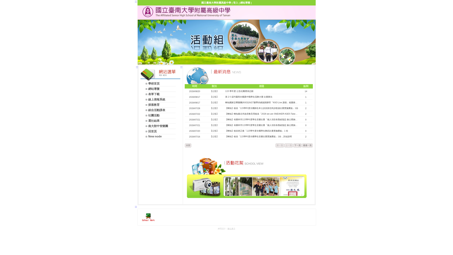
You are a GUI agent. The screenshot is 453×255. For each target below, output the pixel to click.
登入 (235, 2)
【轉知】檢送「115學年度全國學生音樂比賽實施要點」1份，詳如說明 (258, 136)
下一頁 (297, 145)
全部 (188, 145)
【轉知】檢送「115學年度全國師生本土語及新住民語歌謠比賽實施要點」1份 (261, 108)
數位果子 (231, 229)
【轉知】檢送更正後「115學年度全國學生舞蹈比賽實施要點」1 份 (256, 131)
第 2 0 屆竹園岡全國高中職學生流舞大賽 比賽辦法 (248, 97)
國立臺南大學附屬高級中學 (216, 2)
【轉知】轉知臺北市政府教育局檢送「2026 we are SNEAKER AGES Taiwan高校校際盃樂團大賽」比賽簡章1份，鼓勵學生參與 (261, 114)
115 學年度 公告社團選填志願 (239, 91)
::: (136, 1)
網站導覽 (245, 2)
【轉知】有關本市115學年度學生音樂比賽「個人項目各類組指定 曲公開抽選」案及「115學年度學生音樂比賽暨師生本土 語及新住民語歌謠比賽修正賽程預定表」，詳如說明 (261, 119)
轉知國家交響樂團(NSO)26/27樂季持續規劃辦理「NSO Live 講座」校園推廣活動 (261, 102)
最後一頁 (307, 145)
